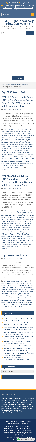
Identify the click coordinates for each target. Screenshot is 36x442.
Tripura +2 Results (16, 146)
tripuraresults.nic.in (8, 167)
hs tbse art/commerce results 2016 (20, 131)
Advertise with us (13, 423)
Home (7, 421)
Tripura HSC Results (22, 129)
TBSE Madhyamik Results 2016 (15, 144)
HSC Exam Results (9, 129)
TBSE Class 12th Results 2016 (25, 136)
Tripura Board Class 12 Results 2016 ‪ (18, 230)
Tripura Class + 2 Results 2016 (15, 236)
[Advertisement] (18, 56)
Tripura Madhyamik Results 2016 (12, 244)
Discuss (21, 421)
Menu (20, 78)
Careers (28, 421)
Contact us (24, 423)
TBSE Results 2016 (11, 228)
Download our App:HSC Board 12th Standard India (18, 8)
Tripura (8, 146)
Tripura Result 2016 (16, 165)
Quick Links (6, 15)
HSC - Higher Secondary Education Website (15, 85)
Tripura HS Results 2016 (17, 159)
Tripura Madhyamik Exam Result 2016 (18, 242)
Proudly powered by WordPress (14, 437)
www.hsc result (27, 304)
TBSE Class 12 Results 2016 (18, 217)
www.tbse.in (18, 167)
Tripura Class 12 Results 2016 (15, 157)
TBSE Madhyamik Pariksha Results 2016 (18, 289)
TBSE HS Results (22, 140)
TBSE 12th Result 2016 (20, 134)
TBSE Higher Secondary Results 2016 (13, 138)
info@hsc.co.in (25, 3)
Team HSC (18, 109)
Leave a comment (18, 306)
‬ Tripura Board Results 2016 (10, 213)
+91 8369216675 (13, 3)
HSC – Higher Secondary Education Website (18, 22)
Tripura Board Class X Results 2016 (13, 232)
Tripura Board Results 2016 (17, 152)
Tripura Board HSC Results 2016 (20, 296)
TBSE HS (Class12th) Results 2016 (16, 221)
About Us (14, 421)
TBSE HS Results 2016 (13, 223)
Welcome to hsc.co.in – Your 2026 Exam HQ (18, 346)
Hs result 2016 (23, 283)
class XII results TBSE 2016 (10, 283)
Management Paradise (17, 413)
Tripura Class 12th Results (14, 240)
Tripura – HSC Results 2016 (15, 255)
